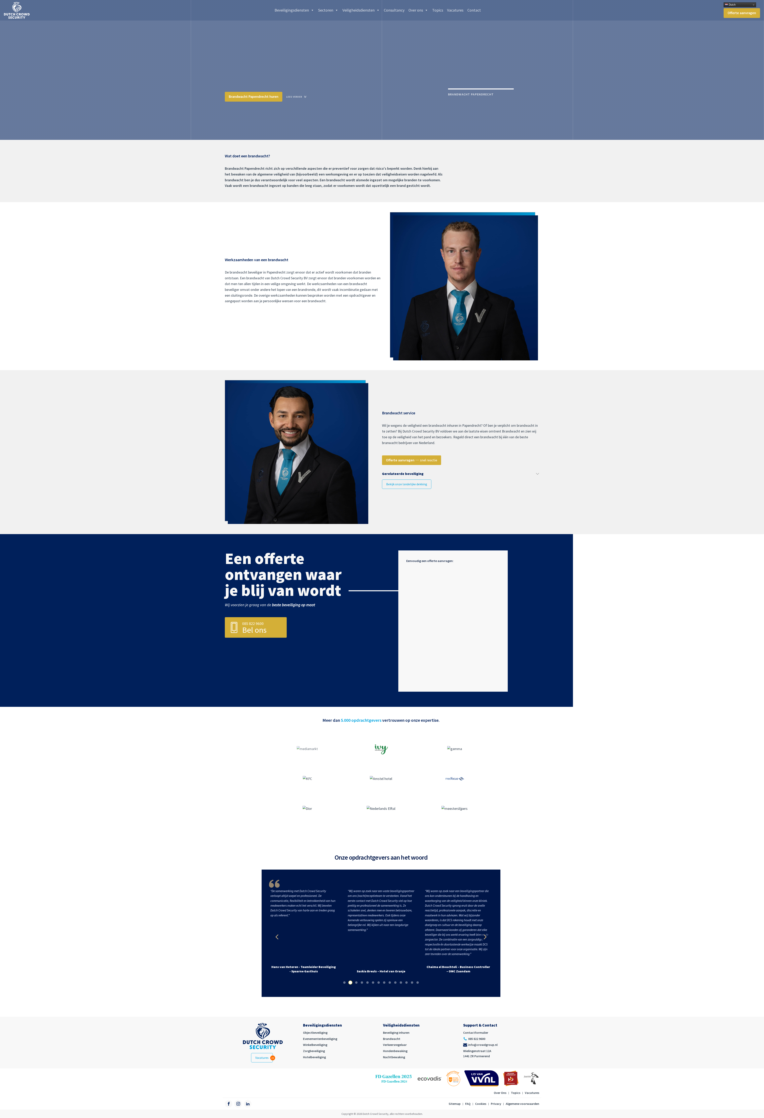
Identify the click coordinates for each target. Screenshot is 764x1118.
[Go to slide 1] (344, 982)
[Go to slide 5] (367, 982)
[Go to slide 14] (417, 982)
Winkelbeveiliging (315, 1045)
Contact (474, 10)
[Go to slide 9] (390, 982)
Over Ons (500, 1093)
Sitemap (455, 1104)
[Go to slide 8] (384, 982)
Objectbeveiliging (315, 1033)
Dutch (732, 4)
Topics (437, 10)
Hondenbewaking (395, 1051)
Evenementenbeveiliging (320, 1039)
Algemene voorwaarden (522, 1104)
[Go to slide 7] (378, 982)
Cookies (480, 1104)
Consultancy (394, 10)
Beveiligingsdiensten (292, 10)
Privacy (496, 1104)
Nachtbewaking (394, 1057)
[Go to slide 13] (412, 982)
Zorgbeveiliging (314, 1051)
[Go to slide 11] (401, 982)
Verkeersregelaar (395, 1045)
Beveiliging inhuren (396, 1033)
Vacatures (455, 10)
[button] (406, 484)
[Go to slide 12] (406, 982)
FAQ (468, 1104)
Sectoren (325, 10)
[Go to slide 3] (356, 982)
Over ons (415, 10)
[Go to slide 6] (373, 982)
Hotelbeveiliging (314, 1057)
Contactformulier (475, 1033)
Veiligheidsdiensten (358, 10)
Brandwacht (391, 1039)
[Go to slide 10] (395, 982)
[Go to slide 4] (362, 982)
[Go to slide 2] (350, 982)
